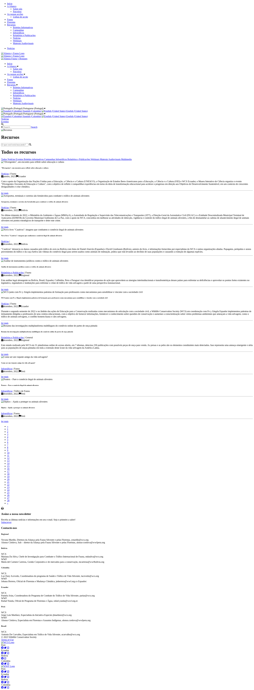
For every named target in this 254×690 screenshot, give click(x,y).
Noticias (11, 48)
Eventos (5, 121)
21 (8, 482)
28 (8, 500)
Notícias (17, 38)
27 (8, 498)
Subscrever (6, 522)
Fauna (10, 19)
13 (8, 461)
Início (9, 3)
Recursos (11, 25)
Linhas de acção (20, 17)
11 (8, 455)
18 (8, 474)
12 (8, 458)
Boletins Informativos (23, 27)
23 (8, 487)
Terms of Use (7, 639)
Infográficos (18, 32)
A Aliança (11, 6)
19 (8, 476)
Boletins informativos (34, 159)
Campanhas (18, 30)
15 (8, 466)
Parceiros (17, 11)
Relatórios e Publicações (24, 35)
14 (8, 463)
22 (8, 484)
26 (8, 495)
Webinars (17, 40)
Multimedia (126, 159)
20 (8, 479)
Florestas (11, 22)
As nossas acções (15, 14)
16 (8, 469)
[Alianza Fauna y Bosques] (14, 58)
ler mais (4, 193)
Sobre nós (17, 9)
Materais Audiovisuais (23, 43)
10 (8, 453)
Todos (4, 159)
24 (8, 490)
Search (34, 127)
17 (8, 471)
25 (8, 492)
